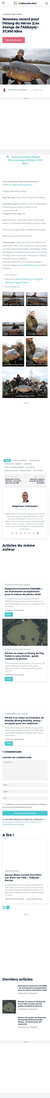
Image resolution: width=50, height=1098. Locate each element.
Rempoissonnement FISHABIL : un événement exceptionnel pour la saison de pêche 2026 (23, 591)
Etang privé (34, 460)
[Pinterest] (25, 533)
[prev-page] (3, 907)
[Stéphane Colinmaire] (4, 90)
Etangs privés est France (16, 714)
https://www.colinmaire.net (25, 509)
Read (9, 614)
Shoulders (38, 470)
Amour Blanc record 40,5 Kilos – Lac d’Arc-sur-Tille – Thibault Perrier (24, 878)
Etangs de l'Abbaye (12, 464)
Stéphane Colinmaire (17, 90)
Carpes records (12, 14)
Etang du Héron (19, 460)
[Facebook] (12, 533)
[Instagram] (16, 533)
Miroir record (11, 470)
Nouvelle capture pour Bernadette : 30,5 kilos (37, 481)
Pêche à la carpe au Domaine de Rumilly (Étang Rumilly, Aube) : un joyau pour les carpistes (24, 720)
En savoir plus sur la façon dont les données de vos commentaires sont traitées (23, 821)
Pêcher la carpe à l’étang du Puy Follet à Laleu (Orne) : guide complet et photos (24, 656)
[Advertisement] (25, 124)
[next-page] (7, 907)
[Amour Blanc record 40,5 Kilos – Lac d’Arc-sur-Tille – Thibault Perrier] (25, 853)
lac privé (30, 467)
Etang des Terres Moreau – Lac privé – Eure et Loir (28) (13, 481)
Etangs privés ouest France (17, 585)
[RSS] (29, 533)
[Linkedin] (21, 533)
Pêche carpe (25, 470)
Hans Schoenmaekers (22, 185)
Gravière (28, 464)
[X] (33, 533)
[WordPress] (38, 533)
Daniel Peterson (29, 265)
